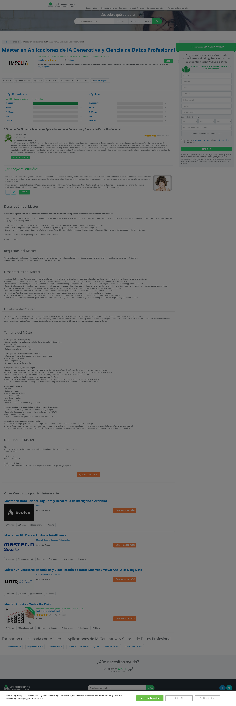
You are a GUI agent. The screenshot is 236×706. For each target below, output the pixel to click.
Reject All (179, 698)
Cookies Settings (207, 698)
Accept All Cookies (150, 698)
